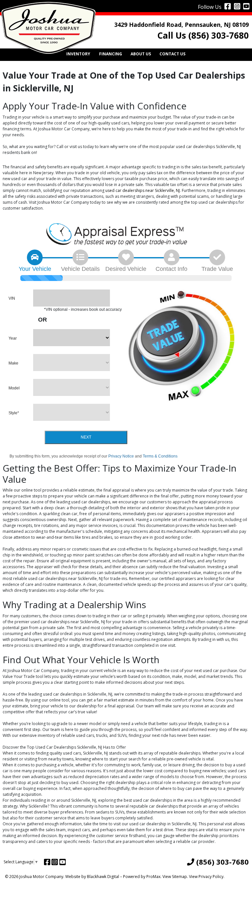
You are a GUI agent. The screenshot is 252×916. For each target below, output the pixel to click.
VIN (12, 298)
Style (14, 413)
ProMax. (153, 876)
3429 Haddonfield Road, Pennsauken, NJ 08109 (181, 24)
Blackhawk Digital (103, 876)
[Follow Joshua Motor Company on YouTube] (245, 6)
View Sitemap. (175, 876)
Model (14, 388)
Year (13, 338)
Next (86, 437)
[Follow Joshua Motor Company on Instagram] (236, 6)
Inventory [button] (78, 54)
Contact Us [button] (172, 54)
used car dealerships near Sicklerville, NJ (142, 190)
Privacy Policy (211, 876)
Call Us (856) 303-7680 (203, 35)
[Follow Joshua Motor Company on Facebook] (227, 6)
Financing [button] (110, 54)
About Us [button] (141, 54)
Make (13, 363)
